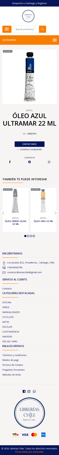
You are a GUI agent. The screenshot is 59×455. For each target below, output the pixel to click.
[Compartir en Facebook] (10, 162)
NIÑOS (5, 307)
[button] (25, 236)
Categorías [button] (9, 39)
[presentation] (3, 212)
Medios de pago (10, 359)
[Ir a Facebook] (24, 391)
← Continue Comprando (29, 149)
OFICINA (6, 302)
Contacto (7, 288)
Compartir (29, 157)
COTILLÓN (8, 317)
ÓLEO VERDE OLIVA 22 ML (15, 222)
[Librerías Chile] (28, 16)
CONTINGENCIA (10, 331)
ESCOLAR (7, 326)
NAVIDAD (7, 336)
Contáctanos (29, 144)
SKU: (25, 133)
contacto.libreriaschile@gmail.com (24, 272)
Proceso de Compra (12, 364)
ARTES (5, 321)
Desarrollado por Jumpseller (29, 451)
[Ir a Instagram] (28, 391)
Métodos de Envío (11, 374)
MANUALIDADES (11, 312)
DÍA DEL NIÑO (9, 341)
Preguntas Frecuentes (13, 369)
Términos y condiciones (14, 355)
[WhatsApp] (34, 391)
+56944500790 (14, 267)
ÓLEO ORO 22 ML (43, 221)
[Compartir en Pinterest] (29, 162)
